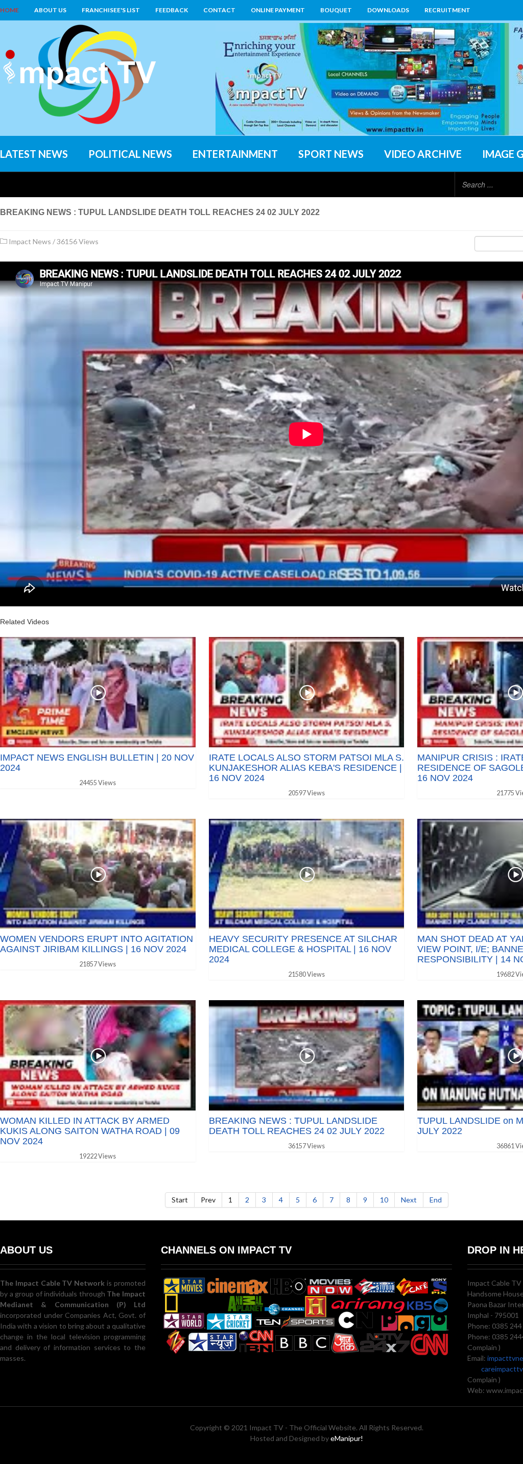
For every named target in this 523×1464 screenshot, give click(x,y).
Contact (219, 10)
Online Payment (278, 10)
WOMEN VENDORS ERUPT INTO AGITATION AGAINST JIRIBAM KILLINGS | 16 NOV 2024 (96, 944)
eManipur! (346, 1438)
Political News (130, 154)
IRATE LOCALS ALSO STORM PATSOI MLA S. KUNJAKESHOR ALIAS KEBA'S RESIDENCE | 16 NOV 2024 (306, 767)
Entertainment (235, 154)
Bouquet (336, 10)
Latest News (34, 154)
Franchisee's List (111, 10)
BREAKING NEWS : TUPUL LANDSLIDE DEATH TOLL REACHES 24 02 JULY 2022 (297, 1126)
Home (9, 10)
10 (384, 1199)
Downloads (388, 10)
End (436, 1199)
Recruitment (447, 10)
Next (409, 1199)
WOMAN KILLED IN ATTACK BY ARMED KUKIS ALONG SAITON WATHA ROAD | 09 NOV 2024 (90, 1131)
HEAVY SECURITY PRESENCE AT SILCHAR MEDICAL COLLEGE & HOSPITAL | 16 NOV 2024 (303, 949)
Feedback (171, 10)
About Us (50, 10)
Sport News (331, 154)
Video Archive (423, 154)
